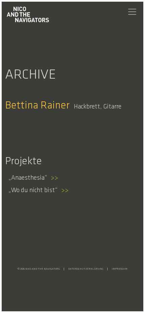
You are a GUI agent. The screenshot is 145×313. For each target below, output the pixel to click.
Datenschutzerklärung (85, 269)
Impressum (119, 269)
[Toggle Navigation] (132, 11)
